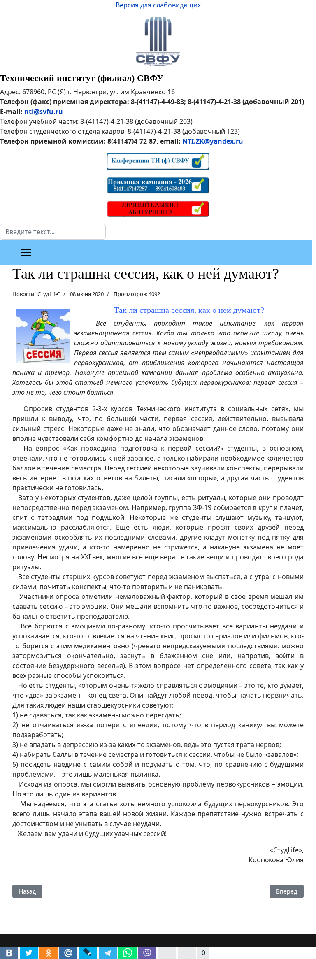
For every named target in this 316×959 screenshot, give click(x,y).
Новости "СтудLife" (36, 294)
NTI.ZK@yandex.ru (212, 141)
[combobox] (53, 232)
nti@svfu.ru (43, 111)
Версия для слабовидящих (158, 4)
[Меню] (26, 252)
